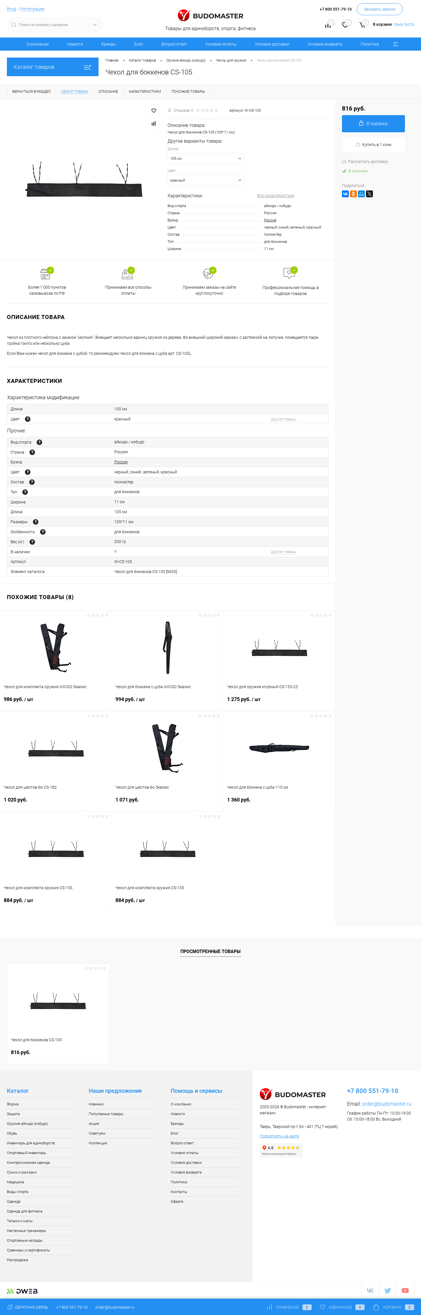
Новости (75, 44)
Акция (94, 1123)
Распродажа (17, 1260)
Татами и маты (20, 1221)
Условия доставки (272, 44)
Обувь (12, 1133)
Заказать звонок (380, 9)
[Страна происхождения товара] (32, 452)
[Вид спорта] (39, 442)
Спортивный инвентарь (26, 1153)
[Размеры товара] (35, 522)
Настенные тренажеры (26, 1231)
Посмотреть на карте (279, 1136)
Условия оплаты (221, 44)
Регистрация (32, 9)
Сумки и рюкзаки (22, 1172)
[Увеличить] (83, 179)
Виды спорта (17, 1192)
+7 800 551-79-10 (72, 1307)
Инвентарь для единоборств (31, 1143)
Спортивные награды (25, 1240)
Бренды (108, 44)
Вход (11, 9)
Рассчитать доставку (368, 161)
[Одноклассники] (353, 193)
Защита (13, 1114)
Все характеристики (275, 195)
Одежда (13, 1201)
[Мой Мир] (361, 193)
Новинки (96, 1104)
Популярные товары (106, 1114)
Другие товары (283, 419)
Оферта (177, 1201)
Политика (370, 44)
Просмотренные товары (210, 951)
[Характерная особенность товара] (43, 532)
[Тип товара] (25, 492)
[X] (369, 193)
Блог (138, 44)
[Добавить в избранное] (154, 111)
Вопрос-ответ (174, 44)
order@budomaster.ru (386, 1104)
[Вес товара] (32, 542)
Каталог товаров (34, 67)
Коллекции (98, 1143)
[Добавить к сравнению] (154, 123)
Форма (13, 1104)
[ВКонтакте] (345, 193)
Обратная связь (31, 1307)
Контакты (179, 1192)
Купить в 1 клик (377, 144)
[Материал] (32, 482)
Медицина (15, 1182)
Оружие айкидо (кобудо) (27, 1123)
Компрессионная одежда (28, 1162)
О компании (38, 44)
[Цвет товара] (27, 419)
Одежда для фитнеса (24, 1211)
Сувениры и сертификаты (28, 1250)
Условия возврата (325, 44)
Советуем (97, 1133)
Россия (270, 220)
